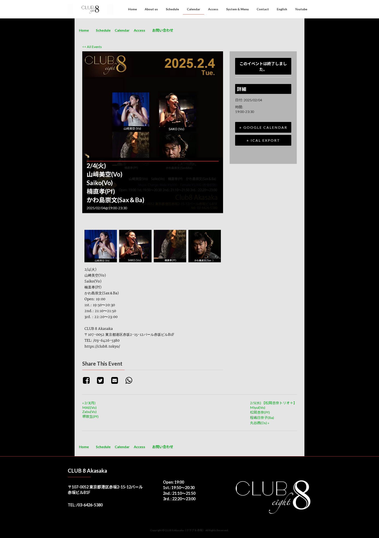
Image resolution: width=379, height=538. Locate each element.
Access (139, 30)
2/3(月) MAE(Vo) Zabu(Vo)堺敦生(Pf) (90, 409)
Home (84, 30)
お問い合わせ (162, 30)
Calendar (122, 30)
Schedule (103, 30)
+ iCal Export (263, 140)
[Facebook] (88, 380)
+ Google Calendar (263, 127)
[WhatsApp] (130, 380)
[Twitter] (102, 380)
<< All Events (92, 47)
